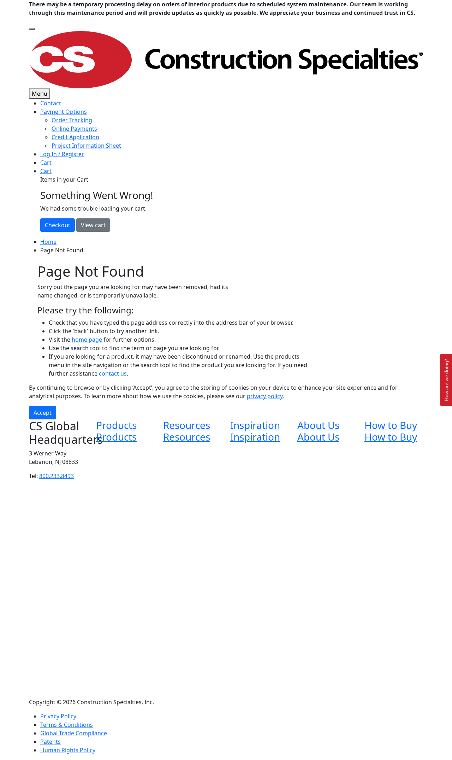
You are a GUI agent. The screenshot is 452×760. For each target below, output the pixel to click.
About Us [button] (318, 425)
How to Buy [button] (390, 425)
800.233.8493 (56, 476)
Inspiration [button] (255, 425)
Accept (43, 413)
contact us (113, 373)
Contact (50, 103)
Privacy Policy (58, 716)
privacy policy (264, 396)
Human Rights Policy (67, 750)
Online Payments (74, 128)
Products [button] (116, 425)
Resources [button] (186, 425)
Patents (50, 742)
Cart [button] (46, 171)
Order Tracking (72, 120)
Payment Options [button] (63, 112)
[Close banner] (32, 29)
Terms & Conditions (66, 725)
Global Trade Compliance (73, 733)
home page (87, 339)
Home (48, 242)
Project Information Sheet (86, 145)
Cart (46, 162)
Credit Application (75, 137)
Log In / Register (62, 154)
